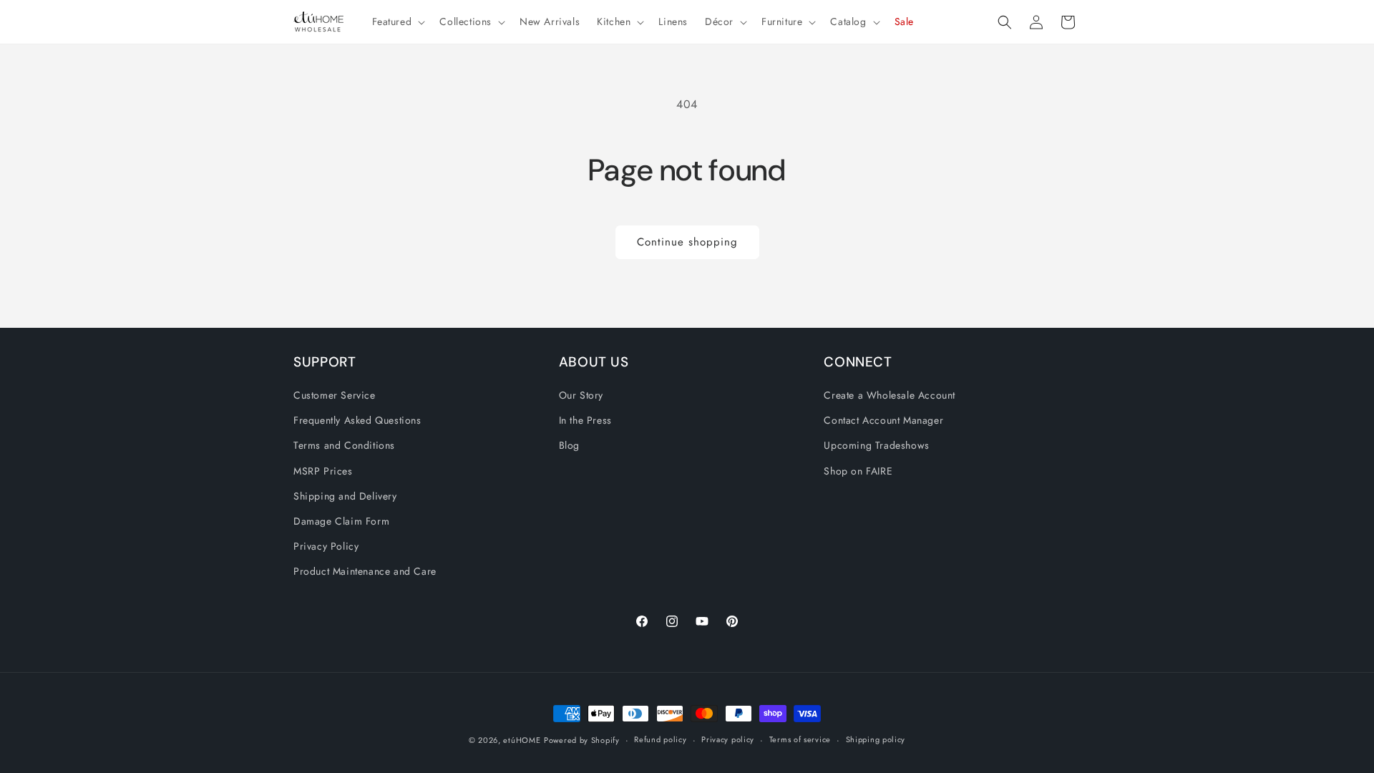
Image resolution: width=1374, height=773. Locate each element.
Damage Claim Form (341, 521)
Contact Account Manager (883, 420)
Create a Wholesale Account (889, 395)
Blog (569, 445)
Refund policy (660, 739)
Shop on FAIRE (858, 471)
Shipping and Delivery (345, 496)
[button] (398, 21)
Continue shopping (687, 242)
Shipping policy (876, 739)
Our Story (581, 395)
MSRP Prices (323, 471)
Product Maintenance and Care (365, 571)
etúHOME (521, 740)
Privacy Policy (326, 546)
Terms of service (800, 739)
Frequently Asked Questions (357, 420)
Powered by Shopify (582, 740)
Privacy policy (727, 739)
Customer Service (334, 395)
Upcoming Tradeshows (876, 445)
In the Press (585, 420)
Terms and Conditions (344, 445)
